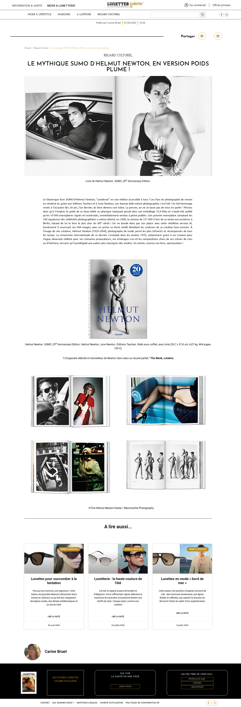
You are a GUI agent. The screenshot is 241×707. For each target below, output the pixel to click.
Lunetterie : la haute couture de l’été (118, 581)
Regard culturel (109, 14)
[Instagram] (226, 14)
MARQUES (64, 14)
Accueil (27, 48)
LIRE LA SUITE (54, 616)
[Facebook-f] (221, 14)
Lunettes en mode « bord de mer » (182, 581)
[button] (202, 36)
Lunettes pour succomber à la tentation (54, 581)
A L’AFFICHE (84, 14)
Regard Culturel (41, 48)
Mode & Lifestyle (39, 14)
